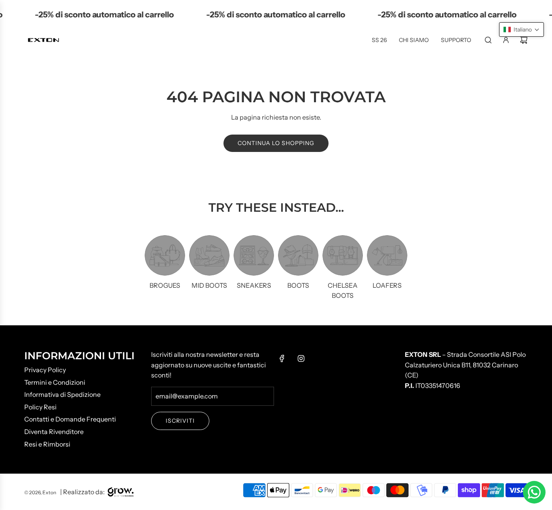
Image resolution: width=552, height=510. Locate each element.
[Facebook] (282, 358)
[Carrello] (524, 40)
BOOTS (298, 285)
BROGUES (165, 285)
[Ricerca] (488, 40)
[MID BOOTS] (209, 255)
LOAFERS (387, 285)
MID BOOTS (209, 285)
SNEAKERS (254, 285)
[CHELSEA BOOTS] (342, 255)
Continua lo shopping (276, 143)
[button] (521, 29)
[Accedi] (506, 40)
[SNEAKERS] (254, 255)
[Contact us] (534, 492)
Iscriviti (180, 420)
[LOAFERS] (387, 255)
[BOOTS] (298, 255)
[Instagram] (301, 358)
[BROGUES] (165, 255)
